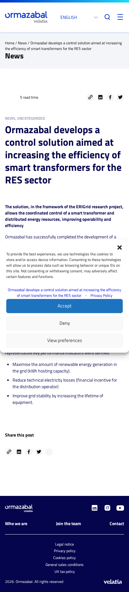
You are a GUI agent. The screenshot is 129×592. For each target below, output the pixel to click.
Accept (64, 305)
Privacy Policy (101, 295)
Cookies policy (64, 558)
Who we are (16, 523)
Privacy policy (64, 551)
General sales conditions (64, 565)
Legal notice (64, 544)
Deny (64, 323)
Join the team (68, 523)
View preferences (64, 340)
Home (9, 43)
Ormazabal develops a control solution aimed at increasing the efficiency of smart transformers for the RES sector (64, 292)
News (22, 43)
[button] (119, 247)
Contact (117, 523)
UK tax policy (64, 571)
